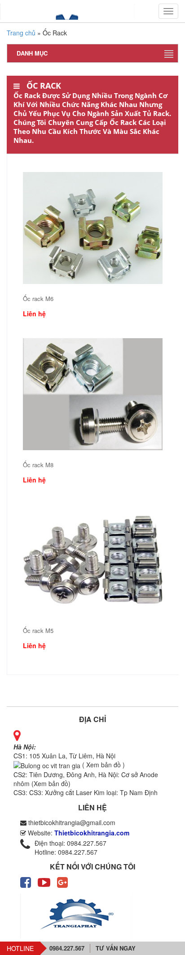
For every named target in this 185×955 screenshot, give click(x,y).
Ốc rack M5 (38, 630)
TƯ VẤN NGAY (116, 948)
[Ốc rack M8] (93, 394)
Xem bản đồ (51, 783)
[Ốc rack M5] (93, 560)
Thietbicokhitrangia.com (91, 832)
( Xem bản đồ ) (102, 764)
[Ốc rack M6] (93, 228)
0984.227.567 (66, 948)
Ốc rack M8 (38, 465)
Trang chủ (21, 32)
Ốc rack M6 (38, 298)
